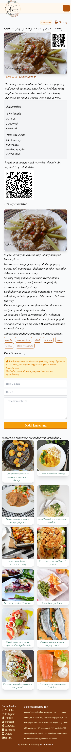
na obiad (8, 345)
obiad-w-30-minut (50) (43, 722)
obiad (37, 339)
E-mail (8, 737)
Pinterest (9, 721)
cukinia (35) (52, 738)
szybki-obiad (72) (53, 712)
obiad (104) (41, 712)
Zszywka (9, 725)
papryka (8, 339)
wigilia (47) (57, 722)
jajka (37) (43, 738)
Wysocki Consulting (30, 744)
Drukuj (62, 22)
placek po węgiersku (25, 345)
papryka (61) (59, 717)
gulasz (59, 339)
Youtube (9, 710)
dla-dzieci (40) (30, 733)
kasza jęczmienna (23, 339)
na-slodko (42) (60, 728)
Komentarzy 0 (27, 77)
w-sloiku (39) (53, 733)
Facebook (9, 729)
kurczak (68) (38, 717)
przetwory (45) (34, 728)
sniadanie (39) (41, 733)
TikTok (8, 717)
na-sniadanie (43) (47, 728)
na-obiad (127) (30, 712)
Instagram (9, 714)
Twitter (8, 733)
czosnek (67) (49, 717)
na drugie (48, 339)
